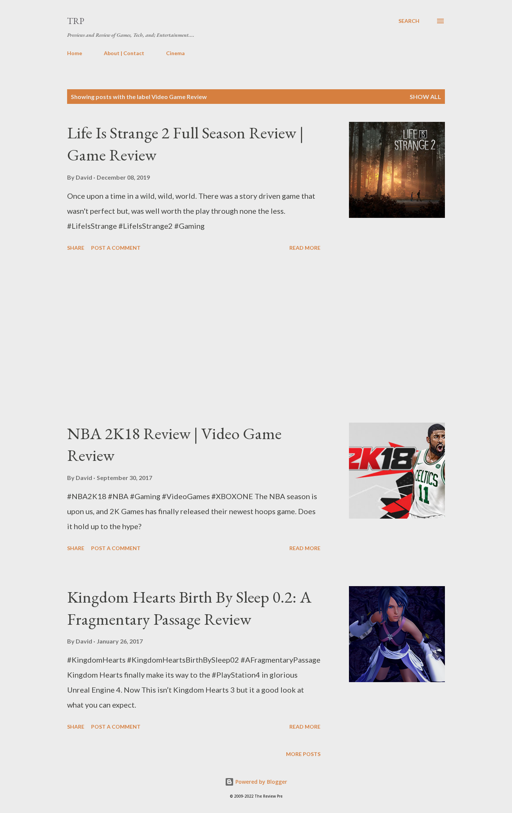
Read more (304, 247)
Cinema (175, 53)
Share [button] (75, 247)
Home (74, 53)
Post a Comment (116, 247)
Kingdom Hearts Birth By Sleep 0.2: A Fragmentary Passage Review (189, 608)
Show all (425, 96)
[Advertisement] (193, 338)
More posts (303, 754)
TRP (75, 21)
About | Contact (124, 53)
